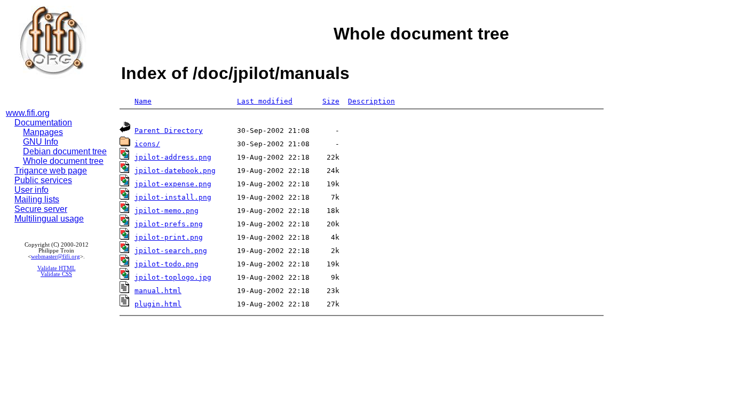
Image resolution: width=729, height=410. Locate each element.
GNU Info (40, 141)
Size (330, 101)
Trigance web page (50, 170)
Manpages (43, 132)
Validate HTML (56, 268)
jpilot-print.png (168, 237)
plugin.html (157, 304)
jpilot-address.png (172, 157)
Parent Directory (168, 131)
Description (371, 101)
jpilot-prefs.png (168, 224)
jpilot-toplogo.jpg (172, 277)
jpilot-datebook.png (175, 171)
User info (31, 189)
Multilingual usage (49, 218)
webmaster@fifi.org (55, 256)
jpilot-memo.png (166, 211)
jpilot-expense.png (172, 184)
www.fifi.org (28, 112)
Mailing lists (36, 199)
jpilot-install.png (172, 197)
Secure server (40, 209)
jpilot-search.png (170, 251)
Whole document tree (63, 160)
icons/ (147, 144)
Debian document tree (65, 151)
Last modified (264, 101)
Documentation (43, 122)
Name (143, 101)
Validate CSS (56, 274)
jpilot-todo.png (166, 264)
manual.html (157, 291)
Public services (43, 180)
